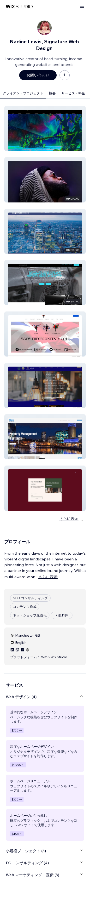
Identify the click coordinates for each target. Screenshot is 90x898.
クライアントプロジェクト (23, 93)
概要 (52, 93)
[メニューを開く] (82, 6)
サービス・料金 (73, 93)
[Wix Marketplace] (19, 6)
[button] (45, 128)
